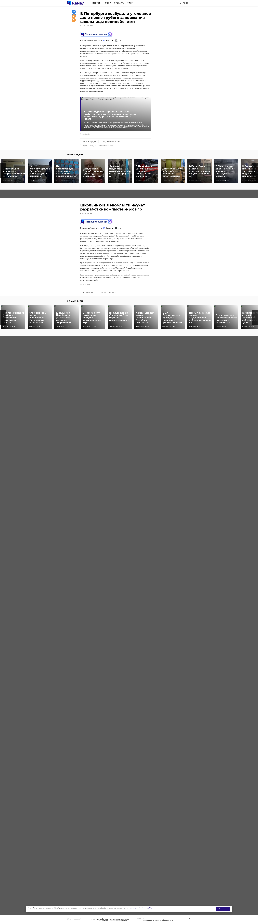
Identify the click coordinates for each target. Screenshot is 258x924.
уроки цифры (88, 292)
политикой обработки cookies (140, 908)
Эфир (130, 3)
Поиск (186, 3)
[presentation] (3, 170)
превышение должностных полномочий (98, 146)
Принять (222, 909)
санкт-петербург (89, 142)
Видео (108, 3)
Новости (96, 3)
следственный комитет (111, 142)
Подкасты (119, 3)
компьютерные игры (108, 292)
